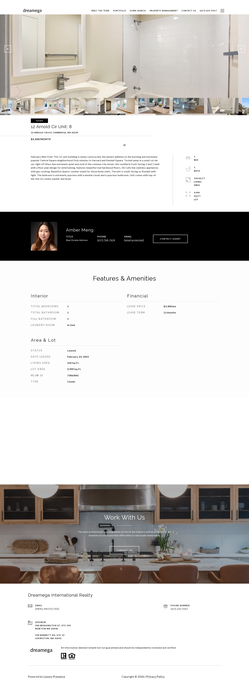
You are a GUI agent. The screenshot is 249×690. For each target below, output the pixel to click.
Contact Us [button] (124, 550)
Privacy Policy (155, 676)
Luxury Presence (54, 676)
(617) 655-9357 (179, 609)
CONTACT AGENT (170, 239)
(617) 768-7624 (106, 240)
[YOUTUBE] (218, 676)
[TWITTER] (210, 676)
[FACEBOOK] (202, 676)
